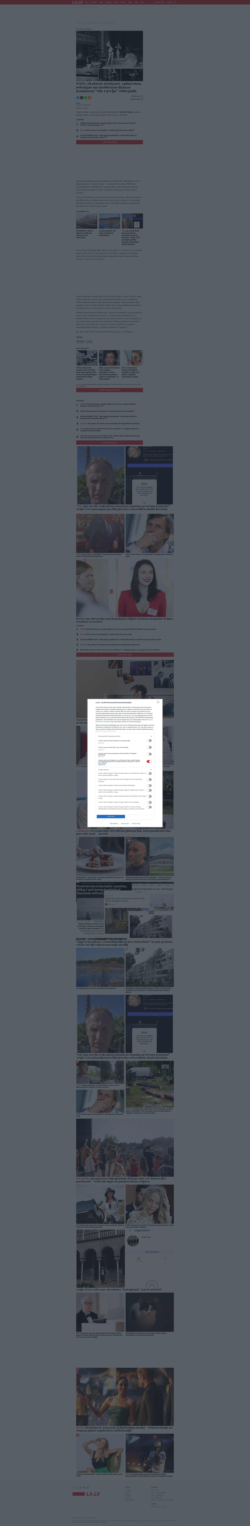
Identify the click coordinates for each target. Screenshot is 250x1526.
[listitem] (125, 736)
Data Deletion (114, 823)
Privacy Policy (136, 823)
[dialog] (125, 763)
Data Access (125, 823)
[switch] (149, 740)
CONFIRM (111, 816)
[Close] (159, 703)
